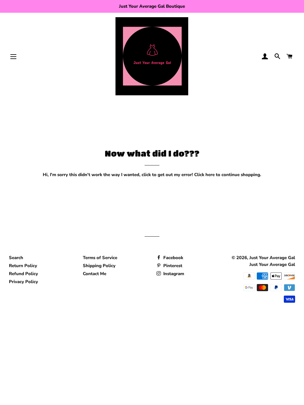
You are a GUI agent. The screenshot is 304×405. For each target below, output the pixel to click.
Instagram (173, 274)
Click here (204, 175)
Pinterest (172, 266)
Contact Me (94, 274)
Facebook (172, 258)
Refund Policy (23, 274)
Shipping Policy (99, 266)
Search (16, 258)
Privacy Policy (23, 282)
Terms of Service (100, 258)
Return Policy (23, 266)
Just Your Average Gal (272, 258)
